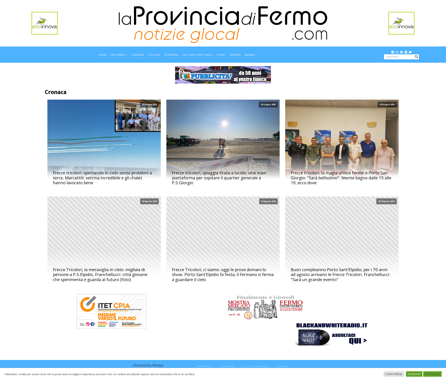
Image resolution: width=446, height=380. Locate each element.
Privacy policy (432, 373)
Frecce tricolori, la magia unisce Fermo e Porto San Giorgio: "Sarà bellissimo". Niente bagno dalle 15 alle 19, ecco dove (341, 177)
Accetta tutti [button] (414, 373)
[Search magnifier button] (416, 56)
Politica (154, 54)
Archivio (282, 366)
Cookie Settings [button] (394, 373)
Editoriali (118, 54)
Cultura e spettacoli (197, 54)
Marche (235, 54)
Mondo (250, 54)
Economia (171, 54)
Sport (221, 54)
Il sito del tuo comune (255, 366)
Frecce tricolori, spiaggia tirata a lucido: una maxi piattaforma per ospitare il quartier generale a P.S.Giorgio (219, 177)
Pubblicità (227, 366)
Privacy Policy (205, 366)
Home (103, 54)
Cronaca (138, 54)
